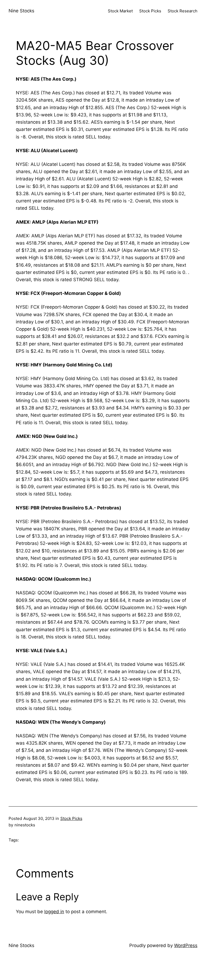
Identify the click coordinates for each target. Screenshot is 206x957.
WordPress (185, 945)
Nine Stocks (21, 10)
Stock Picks (71, 818)
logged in (54, 911)
